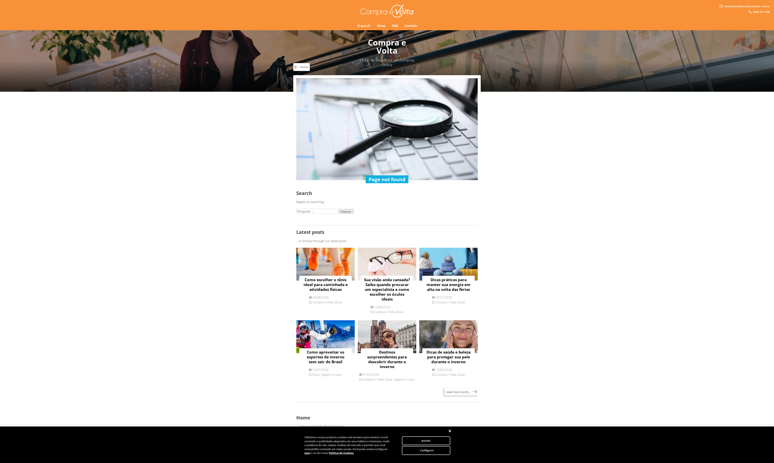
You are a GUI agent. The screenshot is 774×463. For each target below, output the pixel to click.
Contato (411, 26)
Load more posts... (458, 392)
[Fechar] (449, 431)
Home (304, 67)
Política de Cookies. (341, 453)
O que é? (363, 26)
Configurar (427, 450)
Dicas (381, 26)
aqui (307, 453)
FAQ (395, 26)
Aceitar (426, 440)
